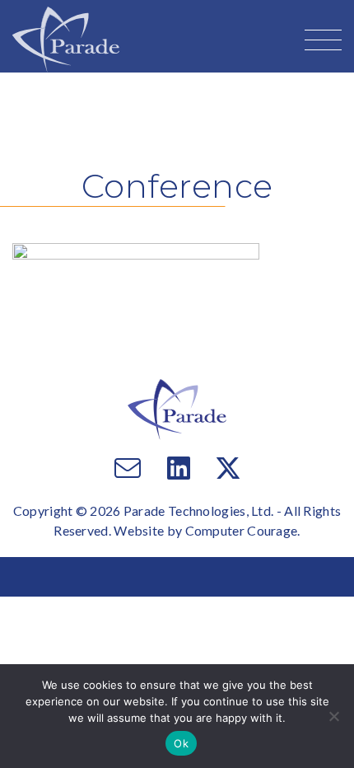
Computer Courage (241, 530)
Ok (181, 743)
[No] (333, 716)
